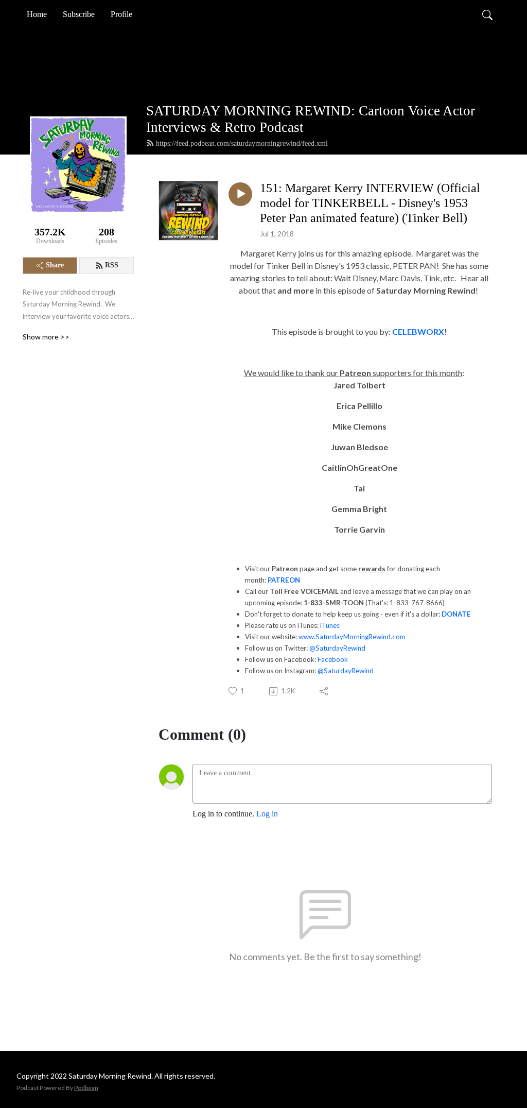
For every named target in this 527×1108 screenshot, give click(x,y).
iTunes (330, 625)
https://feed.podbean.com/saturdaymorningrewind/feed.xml (242, 143)
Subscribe (79, 14)
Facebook (333, 659)
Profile (121, 14)
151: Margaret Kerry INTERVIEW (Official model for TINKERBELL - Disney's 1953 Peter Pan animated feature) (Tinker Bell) (370, 203)
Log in (267, 813)
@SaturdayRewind (337, 648)
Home (37, 14)
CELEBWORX (418, 331)
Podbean (86, 1088)
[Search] (487, 14)
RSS (111, 265)
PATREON (284, 580)
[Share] (324, 691)
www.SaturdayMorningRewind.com (352, 637)
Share (55, 265)
